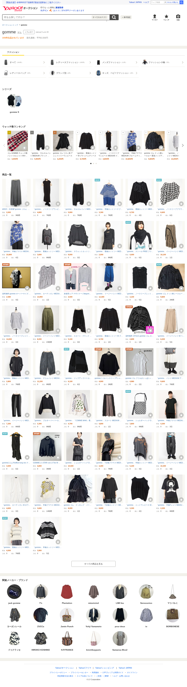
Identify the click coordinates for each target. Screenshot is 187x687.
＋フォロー (29, 32)
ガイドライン (132, 672)
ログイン (44, 10)
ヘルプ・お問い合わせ (121, 676)
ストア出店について (85, 676)
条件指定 (126, 17)
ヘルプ (146, 2)
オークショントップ (10, 25)
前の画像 (4, 145)
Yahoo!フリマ (85, 668)
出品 (178, 20)
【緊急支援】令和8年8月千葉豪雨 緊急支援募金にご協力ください (33, 2)
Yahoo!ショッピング (104, 668)
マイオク (155, 20)
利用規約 (95, 672)
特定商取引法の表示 (65, 676)
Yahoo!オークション (64, 668)
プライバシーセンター (79, 672)
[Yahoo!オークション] (20, 7)
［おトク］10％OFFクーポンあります (68, 10)
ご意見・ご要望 (102, 676)
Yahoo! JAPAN (135, 2)
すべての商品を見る (93, 564)
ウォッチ (166, 20)
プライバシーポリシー (58, 672)
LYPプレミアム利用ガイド (113, 672)
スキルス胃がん (172, 2)
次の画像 (182, 145)
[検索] (181, 2)
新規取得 (59, 7)
